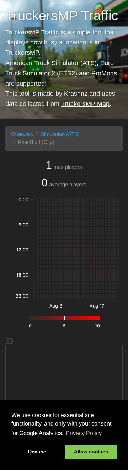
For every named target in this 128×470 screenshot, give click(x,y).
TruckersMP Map (85, 103)
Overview (22, 134)
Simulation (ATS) (60, 134)
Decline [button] (37, 451)
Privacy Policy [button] (84, 433)
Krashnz (75, 93)
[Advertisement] (64, 389)
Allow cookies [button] (91, 451)
